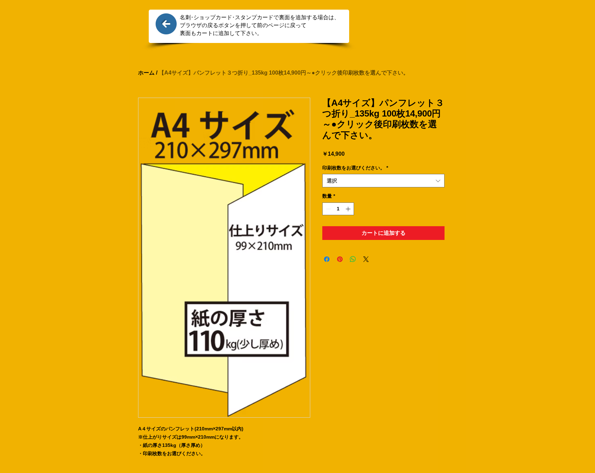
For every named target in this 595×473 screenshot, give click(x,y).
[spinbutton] (338, 209)
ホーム (146, 73)
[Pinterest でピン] (340, 259)
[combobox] (383, 180)
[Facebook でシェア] (327, 259)
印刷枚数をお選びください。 (355, 167)
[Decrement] (327, 209)
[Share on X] (366, 259)
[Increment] (348, 209)
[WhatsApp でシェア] (353, 259)
